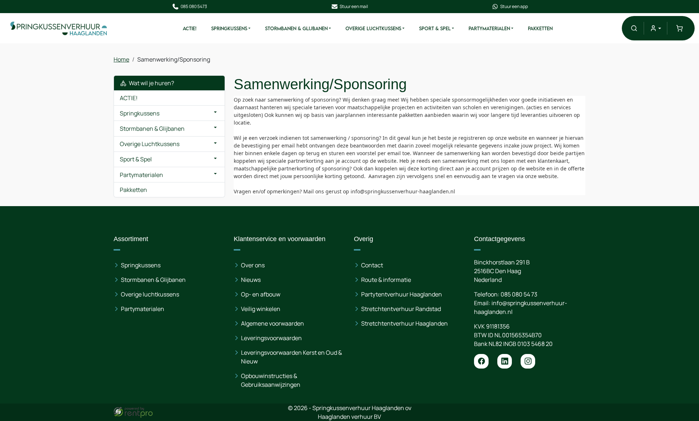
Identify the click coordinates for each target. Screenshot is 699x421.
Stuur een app (514, 6)
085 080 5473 (194, 6)
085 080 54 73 (519, 294)
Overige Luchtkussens (373, 28)
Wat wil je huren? (150, 83)
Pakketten (540, 28)
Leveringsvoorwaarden (271, 338)
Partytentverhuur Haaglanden (401, 294)
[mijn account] (655, 28)
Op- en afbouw (260, 294)
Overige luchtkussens (150, 294)
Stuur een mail (354, 6)
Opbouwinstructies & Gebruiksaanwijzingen (270, 380)
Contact (372, 265)
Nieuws (251, 280)
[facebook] (481, 361)
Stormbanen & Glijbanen (296, 28)
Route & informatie (386, 280)
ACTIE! (190, 28)
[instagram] (528, 361)
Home (121, 59)
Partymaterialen (489, 28)
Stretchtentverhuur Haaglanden (404, 323)
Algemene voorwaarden (272, 323)
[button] (634, 28)
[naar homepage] (59, 28)
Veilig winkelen (260, 309)
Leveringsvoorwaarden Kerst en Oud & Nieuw (291, 357)
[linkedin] (504, 361)
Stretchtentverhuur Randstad (401, 309)
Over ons (253, 265)
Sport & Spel (435, 28)
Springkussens (229, 28)
